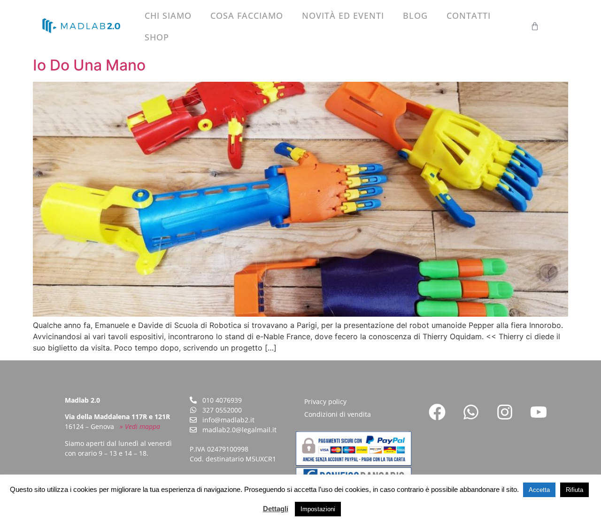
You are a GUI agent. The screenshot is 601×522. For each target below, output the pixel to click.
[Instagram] (505, 412)
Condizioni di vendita (337, 414)
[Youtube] (538, 412)
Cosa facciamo (246, 15)
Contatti (469, 15)
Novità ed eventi (343, 15)
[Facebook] (437, 412)
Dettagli (275, 509)
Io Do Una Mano (89, 65)
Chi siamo (168, 15)
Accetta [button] (539, 489)
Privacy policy (325, 401)
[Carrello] (534, 26)
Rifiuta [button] (574, 489)
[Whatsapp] (471, 412)
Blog (415, 15)
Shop (157, 37)
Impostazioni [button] (317, 509)
